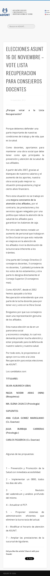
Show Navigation (40, 25)
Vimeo (30, 33)
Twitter (24, 33)
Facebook (19, 33)
